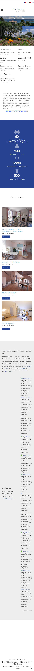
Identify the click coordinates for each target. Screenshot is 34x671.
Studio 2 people (8, 323)
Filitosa (6, 368)
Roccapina (5, 370)
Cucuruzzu (28, 366)
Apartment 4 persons (10, 262)
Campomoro (26, 370)
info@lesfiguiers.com (9, 499)
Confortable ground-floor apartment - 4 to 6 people (12, 230)
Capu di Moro (8, 371)
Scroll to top (12, 659)
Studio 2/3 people (9, 293)
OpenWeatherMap (27, 610)
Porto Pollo (5, 350)
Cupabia (23, 368)
